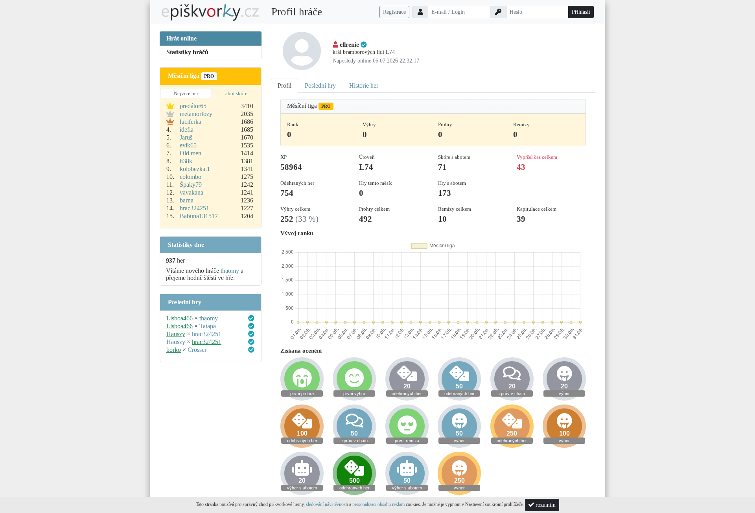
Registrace (394, 12)
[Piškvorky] (210, 12)
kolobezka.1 (195, 168)
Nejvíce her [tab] (186, 93)
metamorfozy (196, 113)
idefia (186, 129)
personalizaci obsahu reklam (378, 504)
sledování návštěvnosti (327, 504)
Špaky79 (191, 184)
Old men (190, 153)
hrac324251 (194, 208)
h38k (186, 161)
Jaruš (186, 137)
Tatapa (207, 326)
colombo (190, 176)
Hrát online (181, 38)
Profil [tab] (284, 85)
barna (186, 200)
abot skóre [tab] (236, 93)
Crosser (197, 349)
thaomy (230, 270)
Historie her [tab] (363, 85)
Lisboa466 (179, 318)
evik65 (188, 145)
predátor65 (193, 106)
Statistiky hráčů (187, 52)
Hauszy (175, 334)
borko (173, 349)
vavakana (191, 192)
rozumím (545, 505)
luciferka (190, 121)
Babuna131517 (199, 216)
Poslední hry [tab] (320, 85)
